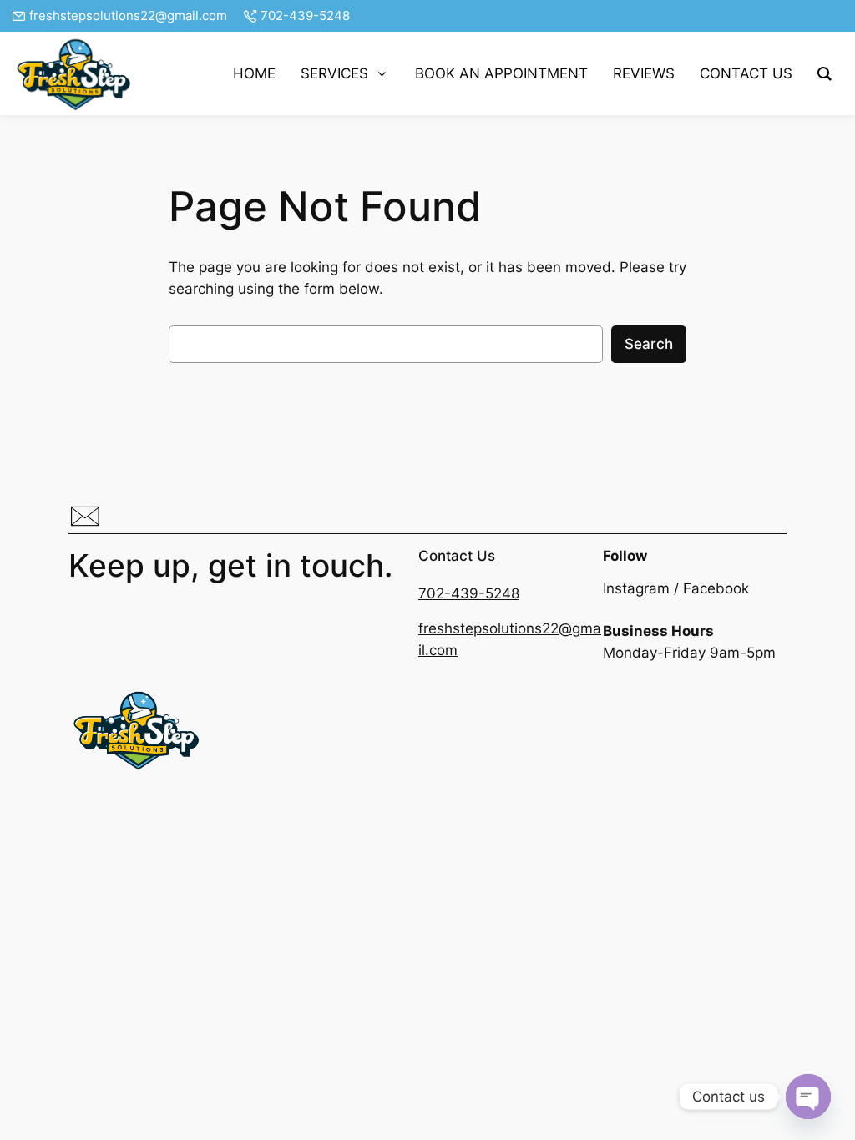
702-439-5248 (305, 15)
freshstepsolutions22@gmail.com (128, 15)
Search (649, 343)
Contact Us (456, 555)
